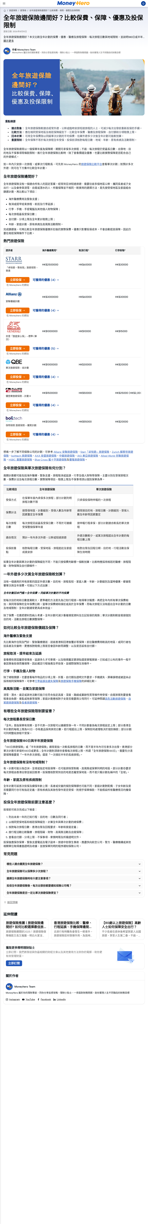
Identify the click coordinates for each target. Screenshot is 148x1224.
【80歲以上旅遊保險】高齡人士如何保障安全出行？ (121, 925)
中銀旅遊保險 (67, 455)
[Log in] (143, 3)
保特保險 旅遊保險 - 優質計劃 (21, 425)
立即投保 (16, 280)
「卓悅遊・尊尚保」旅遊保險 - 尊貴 (22, 269)
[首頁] (4, 10)
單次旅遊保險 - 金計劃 (17, 367)
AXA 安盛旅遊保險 (46, 455)
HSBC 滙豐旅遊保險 (20, 459)
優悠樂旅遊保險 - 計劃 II (18, 396)
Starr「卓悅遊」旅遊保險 (94, 452)
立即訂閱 (14, 963)
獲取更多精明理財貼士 (20, 947)
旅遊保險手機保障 (71, 681)
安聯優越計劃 (13, 301)
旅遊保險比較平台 (91, 164)
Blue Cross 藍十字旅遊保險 (51, 459)
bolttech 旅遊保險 (21, 455)
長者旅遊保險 (29, 702)
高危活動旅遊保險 (115, 698)
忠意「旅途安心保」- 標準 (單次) (21, 338)
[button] (74, 864)
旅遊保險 (13, 10)
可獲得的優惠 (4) (44, 280)
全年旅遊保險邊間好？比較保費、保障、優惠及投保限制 (54, 10)
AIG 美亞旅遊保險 (87, 455)
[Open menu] (4, 3)
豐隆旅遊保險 (77, 459)
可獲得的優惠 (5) (44, 348)
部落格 (23, 10)
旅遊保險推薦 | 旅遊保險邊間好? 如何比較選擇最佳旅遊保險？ (25, 927)
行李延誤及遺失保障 (46, 681)
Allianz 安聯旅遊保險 (66, 452)
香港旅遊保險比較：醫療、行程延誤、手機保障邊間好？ (73, 927)
